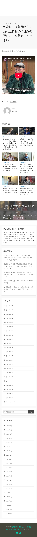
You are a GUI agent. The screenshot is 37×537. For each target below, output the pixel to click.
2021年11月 (9, 451)
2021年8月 (9, 463)
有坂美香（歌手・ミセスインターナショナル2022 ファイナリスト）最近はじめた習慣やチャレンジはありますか (18, 258)
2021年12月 (9, 447)
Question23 (9, 398)
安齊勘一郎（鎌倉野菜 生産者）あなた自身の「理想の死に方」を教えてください (26, 191)
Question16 (9, 368)
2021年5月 (9, 476)
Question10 (9, 343)
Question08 (9, 335)
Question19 (13, 23)
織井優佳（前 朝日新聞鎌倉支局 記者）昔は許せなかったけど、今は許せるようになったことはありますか (18, 266)
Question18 (9, 377)
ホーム (5, 23)
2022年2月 (9, 438)
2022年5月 (9, 426)
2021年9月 (9, 459)
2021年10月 (9, 455)
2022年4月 (9, 430)
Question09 (9, 339)
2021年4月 (9, 480)
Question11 (9, 347)
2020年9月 (9, 505)
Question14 (9, 360)
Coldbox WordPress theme (15, 529)
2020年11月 (9, 497)
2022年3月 (9, 434)
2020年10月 (9, 501)
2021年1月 (9, 488)
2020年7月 (9, 513)
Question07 (9, 331)
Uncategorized (10, 402)
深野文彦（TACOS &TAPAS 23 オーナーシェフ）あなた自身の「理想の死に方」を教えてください (26, 168)
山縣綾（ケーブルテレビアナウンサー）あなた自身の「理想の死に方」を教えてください (26, 142)
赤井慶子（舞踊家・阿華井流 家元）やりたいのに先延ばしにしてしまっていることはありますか (18, 274)
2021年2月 (9, 484)
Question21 (9, 389)
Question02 (9, 310)
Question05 (9, 322)
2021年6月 (9, 472)
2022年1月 (9, 442)
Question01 (9, 306)
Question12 (9, 352)
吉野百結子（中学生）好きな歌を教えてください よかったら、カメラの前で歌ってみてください (18, 289)
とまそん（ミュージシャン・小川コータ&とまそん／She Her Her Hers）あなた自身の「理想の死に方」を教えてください (10, 144)
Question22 (9, 393)
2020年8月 (9, 509)
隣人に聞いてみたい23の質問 (21, 527)
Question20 (9, 385)
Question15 (9, 364)
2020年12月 (9, 493)
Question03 (9, 314)
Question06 (9, 326)
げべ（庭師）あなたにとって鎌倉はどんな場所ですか (18, 282)
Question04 (9, 318)
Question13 (9, 356)
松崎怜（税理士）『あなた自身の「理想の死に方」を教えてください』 (10, 191)
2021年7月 (9, 467)
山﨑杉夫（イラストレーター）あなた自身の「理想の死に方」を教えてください (10, 167)
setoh (25, 51)
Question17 (9, 373)
